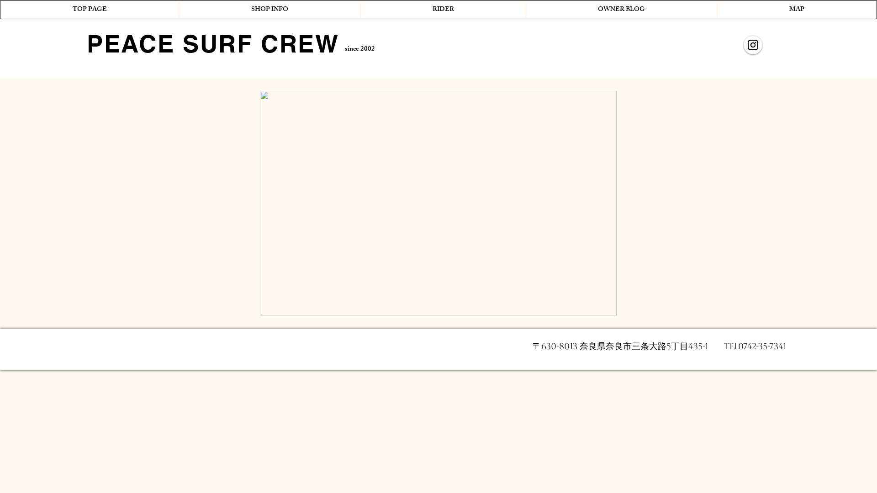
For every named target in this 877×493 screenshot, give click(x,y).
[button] (269, 10)
